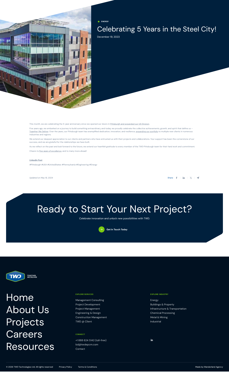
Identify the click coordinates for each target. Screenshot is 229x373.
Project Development (88, 304)
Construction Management (91, 317)
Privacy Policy (65, 367)
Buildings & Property (162, 304)
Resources (30, 346)
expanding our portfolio (147, 131)
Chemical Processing (162, 313)
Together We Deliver (38, 131)
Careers (24, 334)
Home (20, 297)
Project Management (88, 308)
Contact (80, 349)
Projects (25, 322)
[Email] (198, 177)
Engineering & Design (88, 313)
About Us (27, 309)
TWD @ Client (84, 321)
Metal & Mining (159, 317)
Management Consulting (90, 300)
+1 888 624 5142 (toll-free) (91, 340)
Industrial (155, 321)
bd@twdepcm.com (87, 344)
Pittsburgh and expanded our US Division (129, 124)
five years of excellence (50, 151)
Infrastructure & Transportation (168, 308)
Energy (154, 300)
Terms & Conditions (87, 367)
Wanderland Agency (213, 367)
